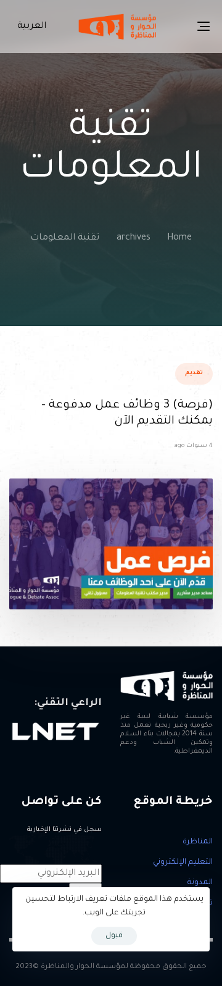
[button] (29, 26)
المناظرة (198, 842)
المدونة (200, 883)
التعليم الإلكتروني (183, 862)
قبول (114, 936)
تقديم (194, 373)
